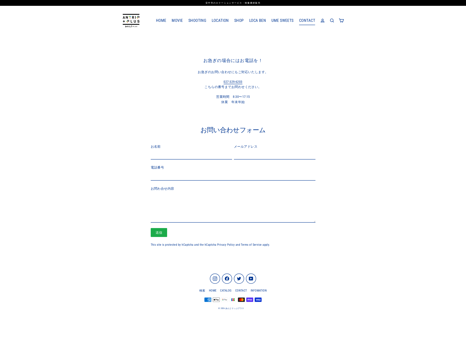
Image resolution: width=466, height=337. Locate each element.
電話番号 (157, 167)
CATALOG (225, 290)
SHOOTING (197, 20)
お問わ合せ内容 (162, 188)
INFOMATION (259, 290)
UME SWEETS (282, 20)
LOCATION (220, 20)
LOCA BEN (257, 20)
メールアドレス (245, 146)
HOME (161, 20)
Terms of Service (251, 244)
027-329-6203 (233, 82)
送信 (159, 232)
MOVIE (177, 20)
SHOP (239, 20)
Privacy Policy (226, 244)
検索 (202, 290)
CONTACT (307, 20)
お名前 (156, 146)
